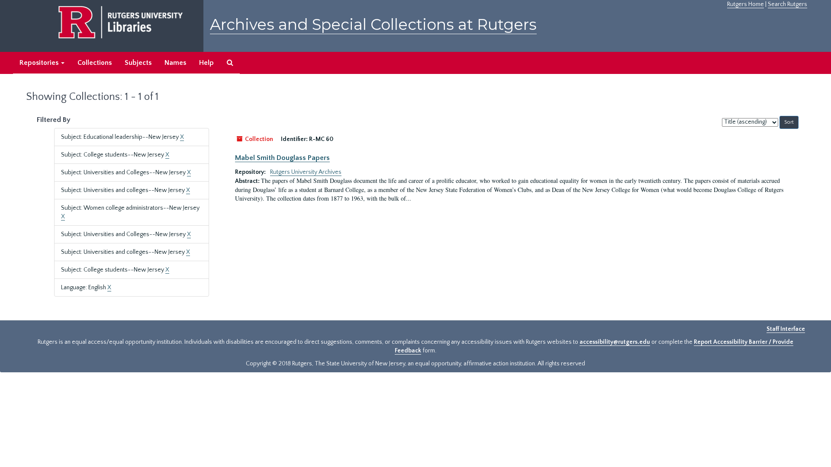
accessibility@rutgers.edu (615, 342)
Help (206, 63)
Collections (94, 63)
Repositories (39, 63)
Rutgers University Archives (305, 172)
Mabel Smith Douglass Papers (282, 158)
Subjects (138, 63)
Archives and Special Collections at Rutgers (373, 24)
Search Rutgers (787, 4)
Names (175, 63)
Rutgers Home (745, 4)
